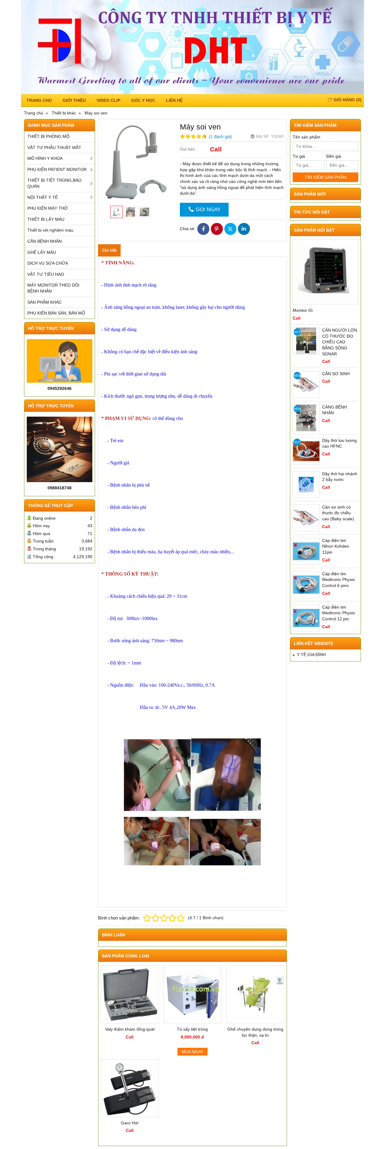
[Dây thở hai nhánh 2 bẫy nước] (306, 484)
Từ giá (299, 156)
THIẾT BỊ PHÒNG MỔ (48, 136)
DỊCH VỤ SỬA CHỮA (47, 263)
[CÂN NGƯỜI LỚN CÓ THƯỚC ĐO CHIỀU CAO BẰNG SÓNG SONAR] (306, 341)
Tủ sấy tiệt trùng (192, 1029)
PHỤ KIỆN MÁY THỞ (47, 208)
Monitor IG (303, 310)
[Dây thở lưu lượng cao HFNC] (306, 451)
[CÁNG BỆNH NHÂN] (306, 418)
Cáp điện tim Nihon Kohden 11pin (335, 546)
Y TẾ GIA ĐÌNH (311, 654)
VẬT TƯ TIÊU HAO (45, 274)
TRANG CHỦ (39, 100)
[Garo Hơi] (130, 1088)
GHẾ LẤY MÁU (41, 252)
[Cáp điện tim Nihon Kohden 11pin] (306, 551)
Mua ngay (192, 1051)
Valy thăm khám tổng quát (130, 1029)
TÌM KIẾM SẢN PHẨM (325, 177)
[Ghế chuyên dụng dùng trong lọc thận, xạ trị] (255, 994)
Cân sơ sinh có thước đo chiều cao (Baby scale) (338, 513)
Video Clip (108, 100)
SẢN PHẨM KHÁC (44, 302)
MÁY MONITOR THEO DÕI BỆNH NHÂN (53, 288)
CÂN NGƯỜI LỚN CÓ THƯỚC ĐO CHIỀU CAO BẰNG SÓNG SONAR (339, 342)
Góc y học (143, 100)
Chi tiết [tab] (109, 250)
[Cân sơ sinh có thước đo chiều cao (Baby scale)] (306, 518)
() (348, 99)
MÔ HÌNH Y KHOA (45, 158)
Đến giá (333, 156)
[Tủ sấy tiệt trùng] (192, 994)
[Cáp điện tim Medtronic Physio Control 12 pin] (306, 618)
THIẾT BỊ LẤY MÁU (45, 219)
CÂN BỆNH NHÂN (44, 241)
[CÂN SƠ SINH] (306, 384)
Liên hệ (174, 100)
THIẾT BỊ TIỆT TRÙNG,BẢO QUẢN (54, 183)
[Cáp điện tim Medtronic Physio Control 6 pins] (306, 584)
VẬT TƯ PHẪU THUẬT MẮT (54, 147)
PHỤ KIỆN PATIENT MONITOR (57, 169)
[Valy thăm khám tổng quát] (130, 994)
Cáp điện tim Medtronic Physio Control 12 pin (338, 613)
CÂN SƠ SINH (336, 373)
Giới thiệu (74, 100)
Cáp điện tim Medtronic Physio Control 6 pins (338, 579)
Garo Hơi (129, 1122)
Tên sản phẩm (306, 137)
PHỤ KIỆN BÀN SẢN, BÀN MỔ (56, 313)
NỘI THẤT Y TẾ (42, 197)
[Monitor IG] (325, 271)
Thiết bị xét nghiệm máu (50, 230)
